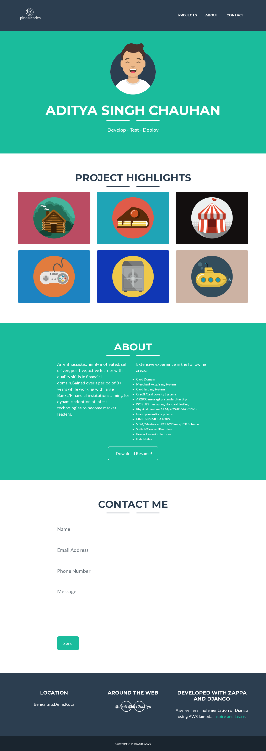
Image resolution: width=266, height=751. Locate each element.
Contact (235, 15)
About (211, 15)
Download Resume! (134, 453)
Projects (187, 15)
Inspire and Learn (229, 716)
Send (68, 643)
